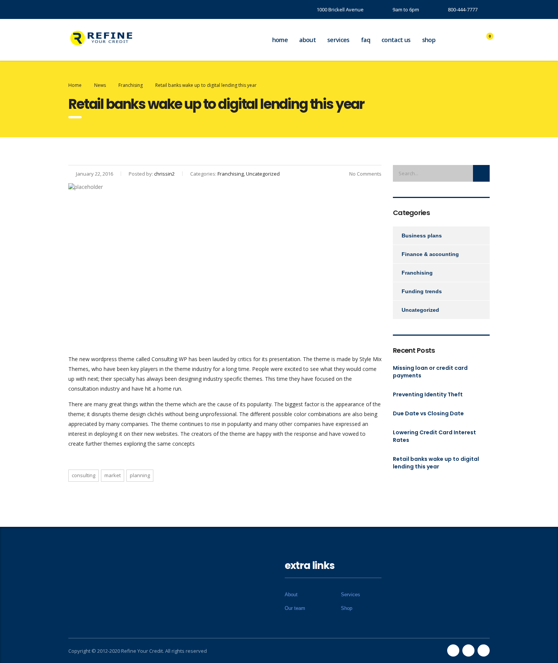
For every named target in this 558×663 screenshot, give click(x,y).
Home (75, 85)
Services (350, 594)
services (338, 40)
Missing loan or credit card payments (430, 371)
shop (428, 40)
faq (365, 40)
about (307, 40)
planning (140, 475)
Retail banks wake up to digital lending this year (436, 462)
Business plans (422, 236)
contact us (396, 40)
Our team (295, 608)
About (291, 594)
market (112, 475)
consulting (83, 475)
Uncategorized (420, 310)
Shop (346, 608)
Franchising (417, 273)
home (280, 40)
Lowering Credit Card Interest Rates (434, 436)
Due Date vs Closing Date (428, 413)
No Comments (365, 173)
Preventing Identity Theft (428, 394)
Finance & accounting (430, 254)
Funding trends (422, 291)
